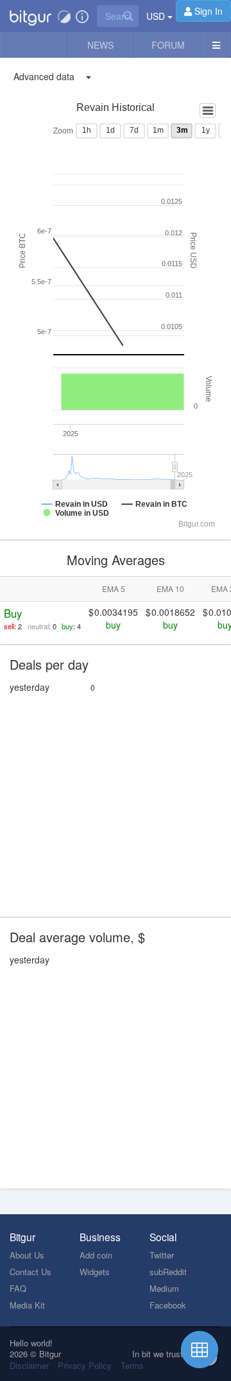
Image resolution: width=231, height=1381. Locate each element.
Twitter (162, 1255)
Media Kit (27, 1305)
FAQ (18, 1288)
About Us (27, 1255)
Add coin (96, 1255)
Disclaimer (29, 1365)
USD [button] (156, 16)
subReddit (168, 1272)
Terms (132, 1365)
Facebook (168, 1305)
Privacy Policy (85, 1365)
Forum (168, 44)
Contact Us (30, 1272)
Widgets (95, 1272)
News (100, 44)
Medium (164, 1288)
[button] (30, 16)
